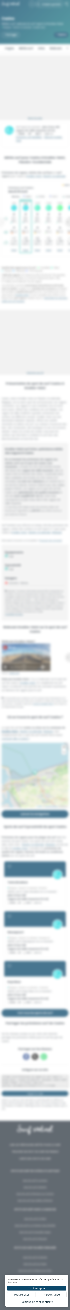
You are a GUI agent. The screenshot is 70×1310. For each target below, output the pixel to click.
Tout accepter (36, 1288)
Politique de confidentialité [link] (37, 1302)
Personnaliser (52, 1294)
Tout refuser (21, 1294)
